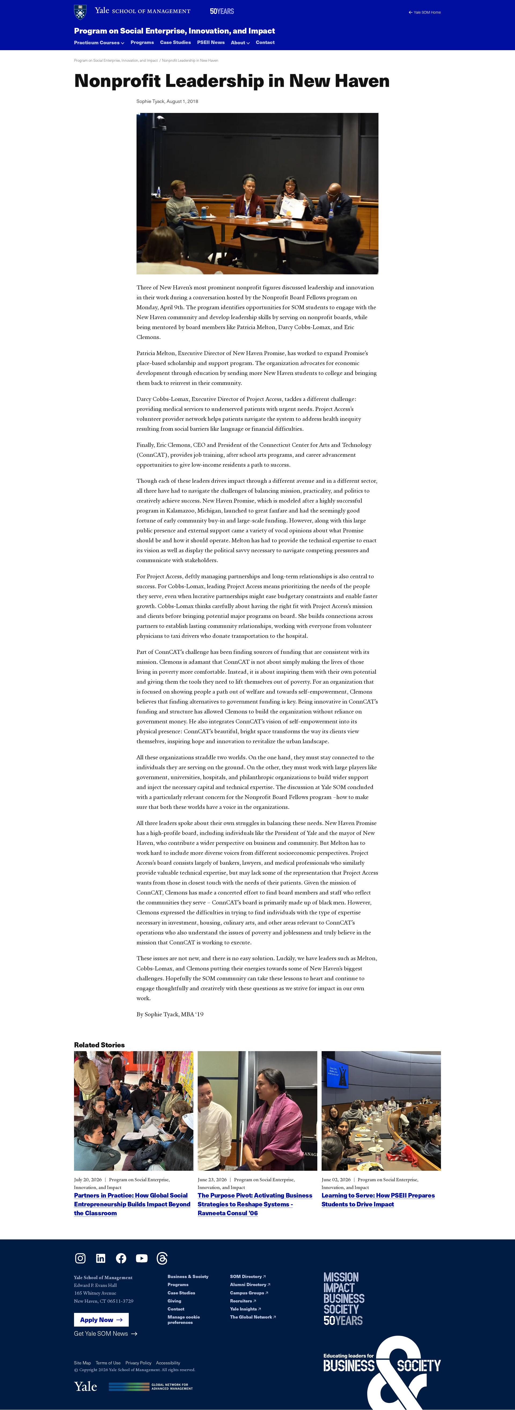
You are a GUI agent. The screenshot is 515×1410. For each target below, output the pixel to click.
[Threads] (162, 1263)
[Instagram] (80, 1263)
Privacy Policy (138, 1362)
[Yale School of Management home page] (132, 12)
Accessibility (168, 1362)
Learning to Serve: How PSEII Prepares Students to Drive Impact (378, 1200)
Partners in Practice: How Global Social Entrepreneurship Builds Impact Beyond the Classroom (132, 1204)
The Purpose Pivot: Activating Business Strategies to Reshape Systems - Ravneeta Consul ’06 (255, 1204)
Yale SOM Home (427, 12)
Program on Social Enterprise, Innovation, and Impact (174, 30)
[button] (99, 40)
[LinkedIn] (100, 1263)
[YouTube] (141, 1263)
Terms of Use (108, 1362)
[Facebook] (121, 1263)
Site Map (82, 1362)
